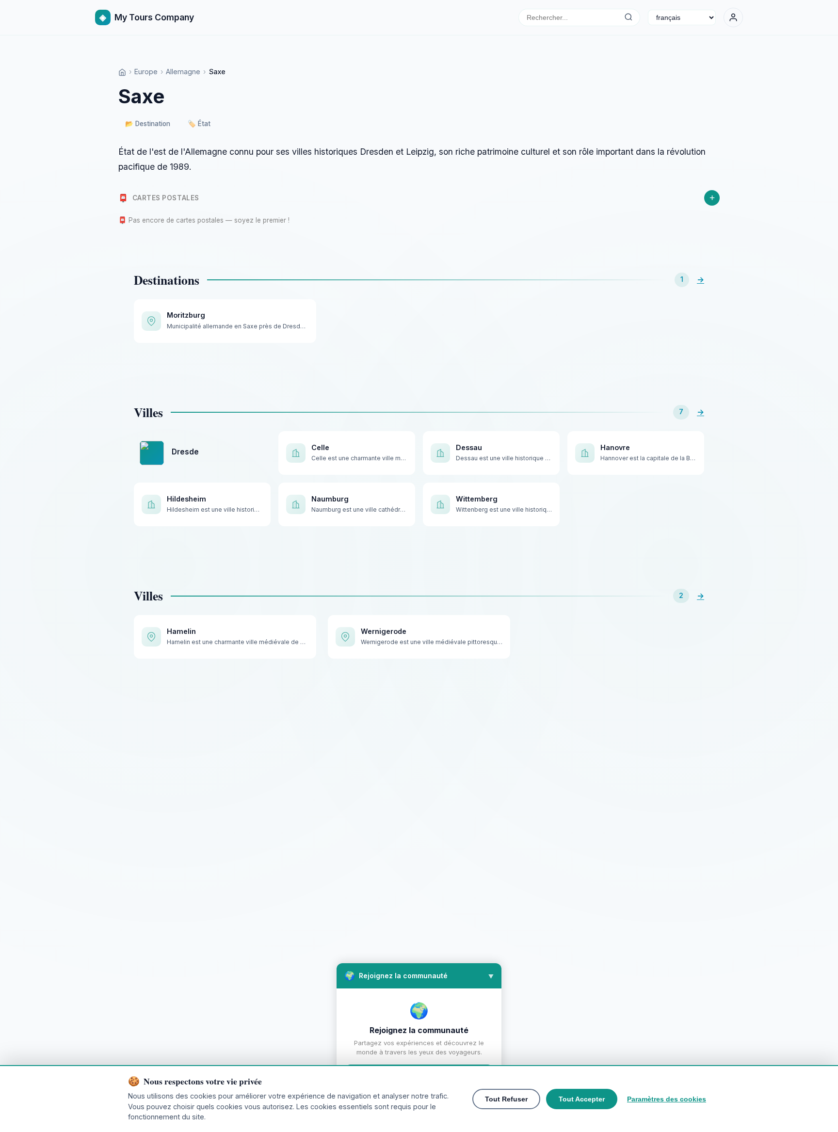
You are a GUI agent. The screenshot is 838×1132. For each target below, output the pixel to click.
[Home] (122, 71)
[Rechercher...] (628, 17)
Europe (146, 71)
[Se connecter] (733, 17)
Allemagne (183, 71)
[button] (419, 975)
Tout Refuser (506, 1099)
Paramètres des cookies (666, 1099)
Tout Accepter (582, 1099)
